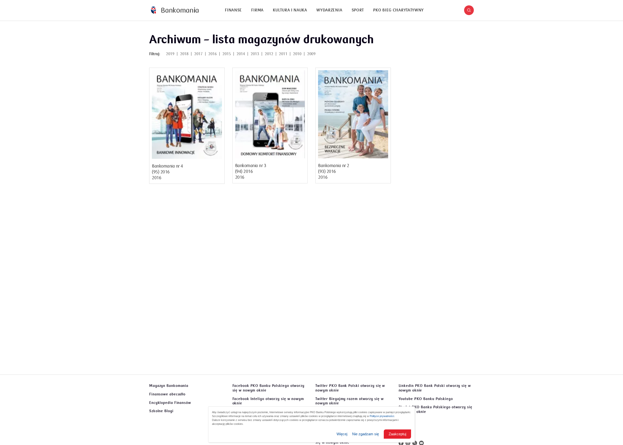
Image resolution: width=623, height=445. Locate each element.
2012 (269, 54)
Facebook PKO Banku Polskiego (268, 387)
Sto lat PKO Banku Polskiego (435, 409)
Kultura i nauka (290, 10)
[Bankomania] (174, 10)
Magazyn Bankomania (168, 385)
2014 (241, 54)
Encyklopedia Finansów (170, 402)
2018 (184, 54)
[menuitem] (233, 10)
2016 (212, 54)
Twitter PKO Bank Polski (350, 387)
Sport (358, 10)
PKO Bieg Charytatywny (398, 10)
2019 (170, 54)
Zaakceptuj (397, 434)
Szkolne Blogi (161, 411)
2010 (297, 54)
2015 (226, 54)
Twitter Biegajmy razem (349, 401)
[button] (469, 10)
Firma (257, 10)
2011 (283, 54)
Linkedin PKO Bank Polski (435, 387)
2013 (255, 54)
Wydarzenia (329, 10)
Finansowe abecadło (167, 394)
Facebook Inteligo (268, 401)
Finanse (233, 10)
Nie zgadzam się (365, 434)
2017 (198, 54)
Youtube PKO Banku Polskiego (426, 399)
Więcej (342, 434)
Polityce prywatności (382, 416)
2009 (311, 54)
